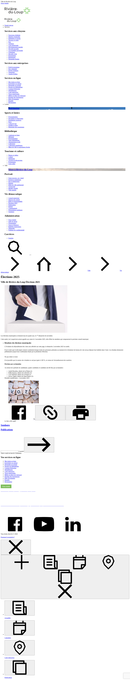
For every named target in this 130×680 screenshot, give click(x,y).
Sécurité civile (12, 54)
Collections (11, 144)
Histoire (10, 183)
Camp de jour (12, 123)
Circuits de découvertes (15, 160)
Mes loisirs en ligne (14, 82)
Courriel (21, 451)
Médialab (11, 137)
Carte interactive (13, 92)
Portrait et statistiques (14, 180)
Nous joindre (5, 3)
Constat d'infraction (14, 89)
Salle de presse (12, 221)
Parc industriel (12, 69)
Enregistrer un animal (14, 84)
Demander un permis (14, 85)
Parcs (10, 122)
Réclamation (12, 102)
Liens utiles (11, 164)
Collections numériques (15, 145)
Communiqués (12, 208)
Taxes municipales (13, 94)
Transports (11, 72)
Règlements (11, 57)
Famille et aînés (13, 125)
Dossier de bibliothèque (15, 87)
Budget (10, 206)
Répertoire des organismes (16, 127)
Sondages (11, 212)
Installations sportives (14, 120)
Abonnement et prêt (14, 142)
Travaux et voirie (13, 40)
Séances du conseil (14, 200)
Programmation (13, 117)
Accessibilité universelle (15, 50)
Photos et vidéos (13, 155)
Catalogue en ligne (14, 135)
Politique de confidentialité (16, 230)
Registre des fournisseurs (15, 97)
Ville (89, 270)
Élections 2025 (12, 203)
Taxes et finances (13, 225)
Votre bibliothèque (13, 140)
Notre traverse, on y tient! (16, 178)
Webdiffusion (12, 90)
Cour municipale (13, 45)
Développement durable (15, 47)
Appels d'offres (13, 74)
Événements (12, 162)
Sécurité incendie (13, 49)
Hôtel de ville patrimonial (16, 185)
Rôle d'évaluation (13, 99)
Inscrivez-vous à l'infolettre (14, 434)
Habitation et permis (14, 38)
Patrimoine (11, 158)
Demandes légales (13, 59)
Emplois (10, 238)
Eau (9, 42)
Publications (12, 205)
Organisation (12, 223)
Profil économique (13, 67)
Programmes (12, 55)
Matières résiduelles (14, 37)
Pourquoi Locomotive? (8, 537)
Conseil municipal (13, 198)
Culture (10, 157)
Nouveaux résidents (14, 35)
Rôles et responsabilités (15, 201)
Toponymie (11, 186)
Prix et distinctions (13, 181)
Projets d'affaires (13, 70)
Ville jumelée (12, 190)
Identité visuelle (13, 188)
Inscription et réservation (15, 118)
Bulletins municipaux (14, 226)
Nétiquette (11, 228)
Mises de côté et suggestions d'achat (19, 147)
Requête (10, 101)
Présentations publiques (15, 210)
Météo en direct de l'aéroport (17, 96)
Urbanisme (11, 52)
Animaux (11, 44)
